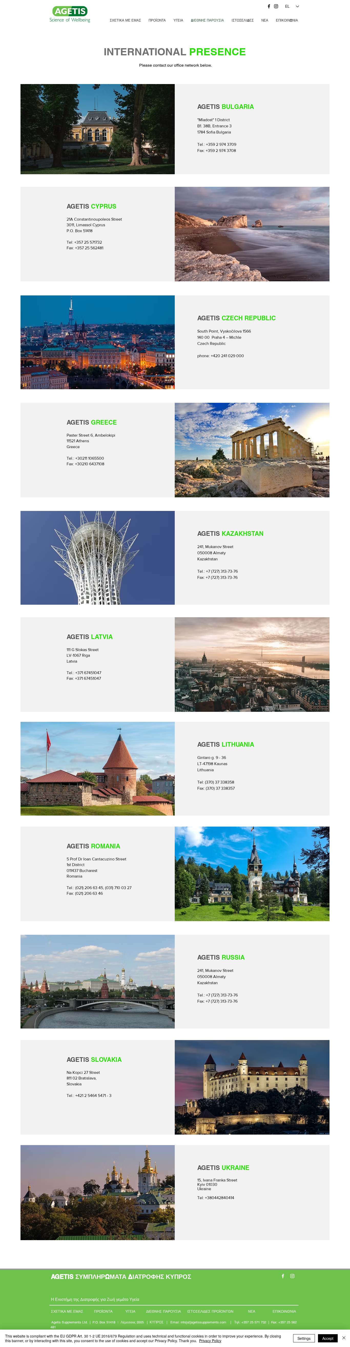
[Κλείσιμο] (344, 1338)
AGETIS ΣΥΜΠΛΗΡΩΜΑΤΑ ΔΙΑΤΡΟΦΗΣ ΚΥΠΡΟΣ (121, 1276)
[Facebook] (269, 6)
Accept (327, 1338)
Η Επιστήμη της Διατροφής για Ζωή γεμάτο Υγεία (95, 1299)
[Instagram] (276, 6)
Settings (304, 1338)
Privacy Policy (210, 1340)
